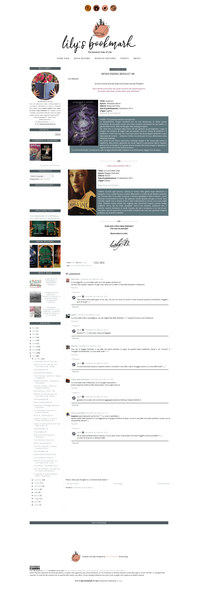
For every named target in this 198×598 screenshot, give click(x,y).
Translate (46, 179)
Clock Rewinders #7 (41, 429)
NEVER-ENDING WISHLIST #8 (45, 454)
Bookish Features (105, 58)
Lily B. (79, 296)
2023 (34, 328)
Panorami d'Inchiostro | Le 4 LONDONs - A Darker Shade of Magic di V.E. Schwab (51, 311)
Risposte (76, 292)
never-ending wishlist (77, 265)
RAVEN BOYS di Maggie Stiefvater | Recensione (47, 406)
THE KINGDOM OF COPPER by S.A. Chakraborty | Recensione (44, 217)
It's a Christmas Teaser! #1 (44, 458)
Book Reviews (82, 58)
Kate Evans (75, 279)
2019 (34, 340)
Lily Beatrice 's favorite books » (50, 165)
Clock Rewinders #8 (41, 399)
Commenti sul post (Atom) (83, 487)
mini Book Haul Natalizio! (43, 373)
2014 (34, 356)
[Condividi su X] (99, 262)
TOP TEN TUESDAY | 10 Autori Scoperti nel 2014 (45, 447)
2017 (34, 346)
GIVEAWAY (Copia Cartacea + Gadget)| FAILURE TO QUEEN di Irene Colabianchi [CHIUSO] (51, 297)
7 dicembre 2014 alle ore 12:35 (88, 315)
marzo (36, 505)
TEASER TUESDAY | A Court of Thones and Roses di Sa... (45, 420)
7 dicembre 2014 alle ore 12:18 (91, 279)
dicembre (37, 359)
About (137, 58)
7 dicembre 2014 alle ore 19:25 (96, 296)
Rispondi (74, 288)
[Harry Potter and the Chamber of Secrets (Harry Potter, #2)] (35, 152)
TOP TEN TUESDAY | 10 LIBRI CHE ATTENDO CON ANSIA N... (47, 470)
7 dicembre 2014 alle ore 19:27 (96, 330)
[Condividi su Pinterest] (103, 262)
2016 (34, 350)
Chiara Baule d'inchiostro (80, 379)
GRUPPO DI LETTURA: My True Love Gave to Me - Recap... (45, 365)
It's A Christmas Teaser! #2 (44, 440)
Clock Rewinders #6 (41, 451)
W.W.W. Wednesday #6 (42, 443)
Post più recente (72, 483)
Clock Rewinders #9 (41, 369)
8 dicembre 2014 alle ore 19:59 (96, 432)
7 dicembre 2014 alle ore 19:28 (96, 363)
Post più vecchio (163, 483)
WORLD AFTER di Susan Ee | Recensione (44, 436)
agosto (37, 489)
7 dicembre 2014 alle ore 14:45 (101, 379)
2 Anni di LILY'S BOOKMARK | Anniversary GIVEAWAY (51, 282)
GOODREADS (115, 113)
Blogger (120, 581)
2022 (34, 331)
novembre (38, 480)
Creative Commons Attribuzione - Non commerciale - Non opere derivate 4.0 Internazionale (94, 570)
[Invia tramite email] (95, 262)
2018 (34, 343)
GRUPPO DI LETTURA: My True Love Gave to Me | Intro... (45, 462)
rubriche (88, 265)
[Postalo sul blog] (97, 262)
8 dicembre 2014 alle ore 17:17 (96, 413)
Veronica (74, 346)
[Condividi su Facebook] (101, 262)
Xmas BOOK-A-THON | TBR (44, 391)
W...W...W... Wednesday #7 (43, 415)
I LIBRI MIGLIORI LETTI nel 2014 (46, 361)
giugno (37, 495)
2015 (34, 353)
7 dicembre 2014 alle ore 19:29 (96, 397)
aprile (36, 502)
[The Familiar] (46, 152)
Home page (63, 58)
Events (125, 58)
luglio (36, 492)
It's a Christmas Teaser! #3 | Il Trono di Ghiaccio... (45, 411)
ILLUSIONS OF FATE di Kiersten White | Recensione (45, 475)
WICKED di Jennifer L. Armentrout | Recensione (47, 382)
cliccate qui (52, 121)
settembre (38, 486)
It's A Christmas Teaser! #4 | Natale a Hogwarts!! (47, 377)
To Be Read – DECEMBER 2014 (45, 466)
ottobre (37, 483)
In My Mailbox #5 (40, 432)
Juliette (73, 315)
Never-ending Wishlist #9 (43, 402)
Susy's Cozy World (78, 413)
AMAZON (104, 113)
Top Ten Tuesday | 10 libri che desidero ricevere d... (45, 387)
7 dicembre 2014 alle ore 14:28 (89, 346)
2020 (34, 337)
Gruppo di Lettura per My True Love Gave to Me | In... (47, 425)
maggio (37, 498)
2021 (34, 334)
